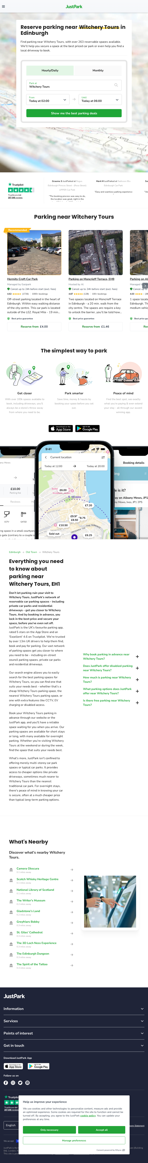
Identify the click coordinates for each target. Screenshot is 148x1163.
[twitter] (20, 1083)
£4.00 (34, 327)
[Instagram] (13, 1083)
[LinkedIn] (27, 1083)
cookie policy (88, 1115)
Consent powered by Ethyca (109, 1150)
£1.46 (95, 327)
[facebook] (6, 1083)
